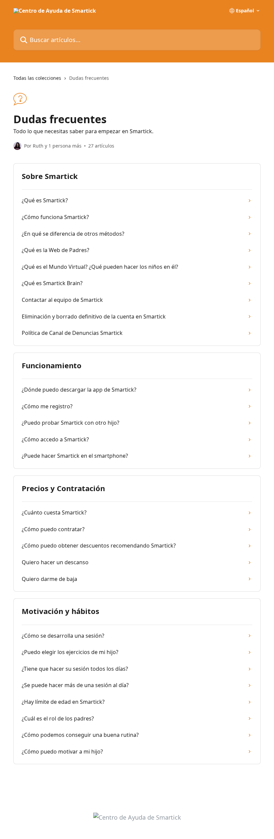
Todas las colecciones (37, 78)
